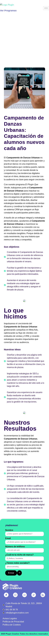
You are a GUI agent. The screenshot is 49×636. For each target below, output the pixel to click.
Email (8, 538)
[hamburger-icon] (46, 8)
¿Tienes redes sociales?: (17, 563)
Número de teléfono (15, 547)
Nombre (9, 530)
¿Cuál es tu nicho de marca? (19, 555)
